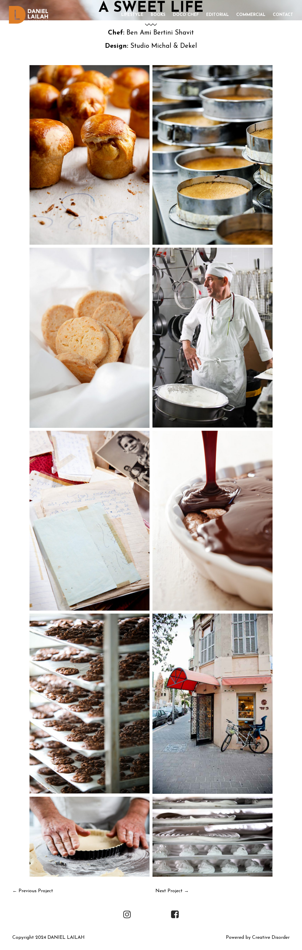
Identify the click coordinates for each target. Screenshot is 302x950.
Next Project (169, 891)
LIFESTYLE (132, 15)
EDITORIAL (217, 15)
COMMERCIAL (250, 15)
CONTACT (283, 15)
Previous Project (36, 891)
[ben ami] (89, 155)
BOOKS (158, 15)
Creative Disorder (271, 937)
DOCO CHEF (186, 15)
